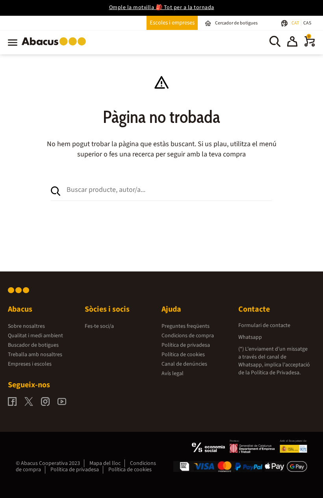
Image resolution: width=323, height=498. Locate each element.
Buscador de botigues (33, 345)
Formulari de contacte (264, 325)
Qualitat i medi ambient (35, 336)
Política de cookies (183, 355)
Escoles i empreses (172, 23)
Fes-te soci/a (99, 326)
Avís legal (173, 373)
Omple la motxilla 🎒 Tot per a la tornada (161, 7)
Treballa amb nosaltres (35, 355)
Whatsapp (250, 337)
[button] (292, 42)
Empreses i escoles (30, 364)
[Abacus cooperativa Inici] (55, 47)
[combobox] (169, 189)
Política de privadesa (186, 345)
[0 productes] (309, 45)
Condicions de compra (188, 336)
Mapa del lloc (105, 463)
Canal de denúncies (184, 364)
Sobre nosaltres (26, 326)
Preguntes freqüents (186, 326)
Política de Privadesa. (276, 373)
